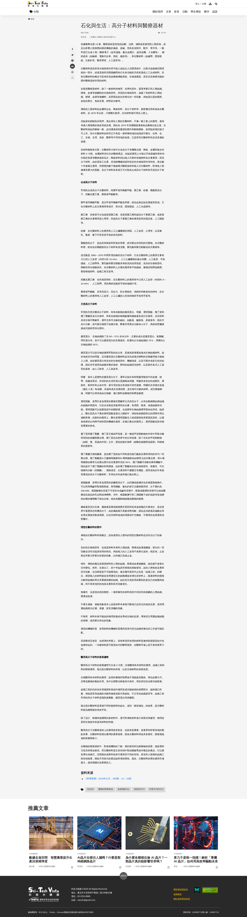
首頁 (32, 19)
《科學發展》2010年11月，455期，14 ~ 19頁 (107, 778)
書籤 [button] (72, 77)
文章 (168, 11)
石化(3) (90, 789)
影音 (176, 11)
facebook (72, 49)
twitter (72, 55)
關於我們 (158, 11)
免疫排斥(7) (139, 789)
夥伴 (206, 11)
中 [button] (72, 66)
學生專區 (196, 11)
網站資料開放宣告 (182, 899)
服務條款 (178, 894)
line (71, 61)
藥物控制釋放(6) (105, 789)
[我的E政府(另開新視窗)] (197, 890)
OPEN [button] (123, 876)
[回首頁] (37, 4)
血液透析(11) (123, 789)
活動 (185, 11)
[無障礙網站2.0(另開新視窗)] (210, 890)
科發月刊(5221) (156, 789)
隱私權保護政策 (181, 889)
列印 (72, 71)
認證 (214, 11)
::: (193, 4)
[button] (216, 4)
